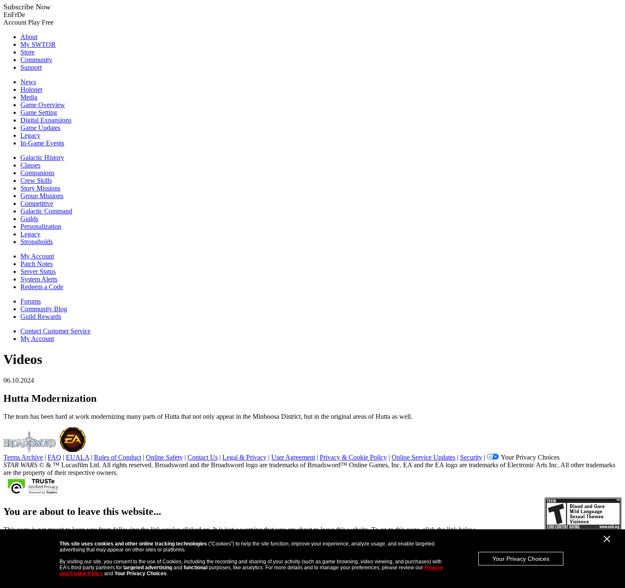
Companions (37, 172)
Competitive (36, 203)
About (28, 36)
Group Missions (41, 195)
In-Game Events (42, 143)
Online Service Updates (423, 457)
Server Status (38, 271)
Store (27, 52)
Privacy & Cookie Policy (353, 457)
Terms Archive (23, 457)
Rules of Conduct (117, 457)
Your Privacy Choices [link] (530, 457)
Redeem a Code (41, 286)
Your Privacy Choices (520, 558)
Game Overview (42, 104)
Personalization (40, 226)
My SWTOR (38, 44)
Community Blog (43, 308)
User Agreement (293, 457)
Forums (30, 301)
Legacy (30, 135)
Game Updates (40, 127)
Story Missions (40, 188)
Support (31, 67)
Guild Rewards (40, 316)
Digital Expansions (45, 120)
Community (36, 59)
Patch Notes (36, 263)
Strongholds (36, 241)
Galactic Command (46, 211)
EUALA (77, 457)
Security (471, 457)
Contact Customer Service (55, 331)
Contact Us (203, 457)
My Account (37, 256)
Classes (30, 165)
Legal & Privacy (244, 457)
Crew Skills (36, 180)
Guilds (29, 218)
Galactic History (42, 157)
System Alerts (38, 279)
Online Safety (164, 457)
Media (28, 97)
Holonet (31, 89)
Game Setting (38, 112)
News (28, 81)
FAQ (54, 457)
